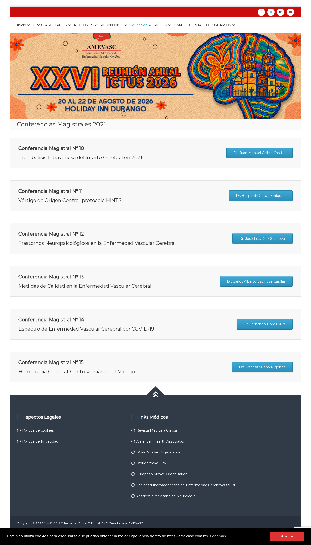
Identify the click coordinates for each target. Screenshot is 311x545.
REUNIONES (111, 25)
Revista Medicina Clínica (156, 430)
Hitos (37, 25)
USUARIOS (221, 25)
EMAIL (180, 25)
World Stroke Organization (158, 452)
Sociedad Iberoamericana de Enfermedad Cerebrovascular (185, 485)
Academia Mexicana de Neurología (165, 496)
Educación (138, 25)
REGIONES (83, 25)
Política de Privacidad (40, 441)
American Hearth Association (161, 441)
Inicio (21, 25)
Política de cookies (38, 430)
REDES (161, 25)
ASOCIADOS (56, 25)
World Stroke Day (151, 463)
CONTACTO (199, 25)
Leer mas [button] (218, 536)
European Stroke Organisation (162, 474)
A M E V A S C (53, 523)
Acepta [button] (287, 536)
